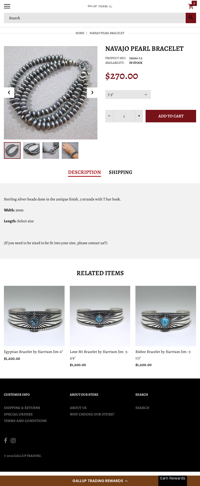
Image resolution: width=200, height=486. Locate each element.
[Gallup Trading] (100, 6)
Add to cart (171, 116)
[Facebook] (5, 441)
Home (80, 33)
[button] (100, 481)
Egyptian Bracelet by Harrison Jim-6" (33, 351)
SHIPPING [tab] (120, 172)
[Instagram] (13, 441)
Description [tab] (84, 172)
